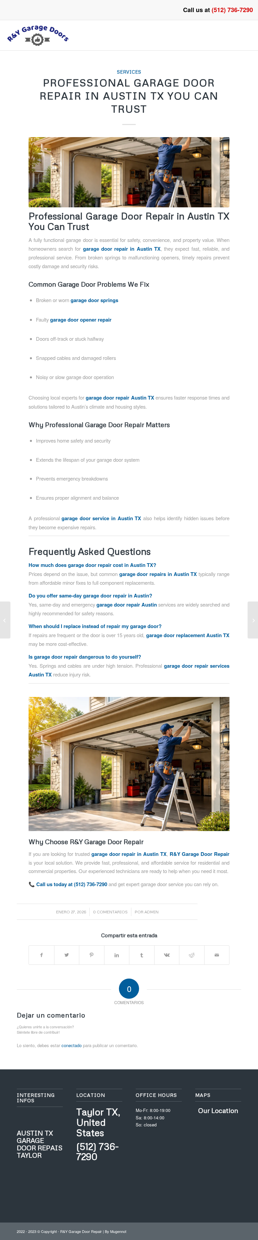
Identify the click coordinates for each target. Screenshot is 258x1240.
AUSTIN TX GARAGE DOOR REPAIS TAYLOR (39, 1144)
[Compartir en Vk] (167, 955)
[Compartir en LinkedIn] (116, 955)
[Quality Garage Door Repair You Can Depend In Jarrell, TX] (5, 620)
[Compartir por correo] (217, 955)
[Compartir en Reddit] (191, 955)
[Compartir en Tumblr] (141, 955)
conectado (71, 1045)
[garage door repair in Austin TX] (129, 172)
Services (129, 72)
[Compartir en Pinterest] (91, 955)
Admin (151, 911)
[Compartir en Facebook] (41, 955)
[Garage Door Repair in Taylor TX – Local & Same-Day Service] (253, 620)
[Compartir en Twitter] (66, 955)
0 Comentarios (110, 911)
